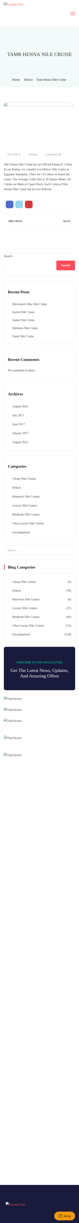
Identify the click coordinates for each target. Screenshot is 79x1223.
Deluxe (28, 79)
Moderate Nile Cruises (26, 514)
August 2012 (20, 442)
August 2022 (20, 406)
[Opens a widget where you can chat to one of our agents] (64, 1216)
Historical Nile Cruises (26, 496)
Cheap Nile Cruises (24, 478)
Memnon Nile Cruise (25, 328)
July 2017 (18, 415)
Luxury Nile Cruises (24, 505)
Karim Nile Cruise (23, 312)
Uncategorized (21, 532)
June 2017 (18, 424)
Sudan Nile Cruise (23, 320)
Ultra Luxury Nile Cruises (28, 523)
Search (8, 256)
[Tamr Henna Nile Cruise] (9, 204)
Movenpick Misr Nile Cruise (29, 304)
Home (16, 79)
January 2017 (20, 433)
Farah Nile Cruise (23, 336)
